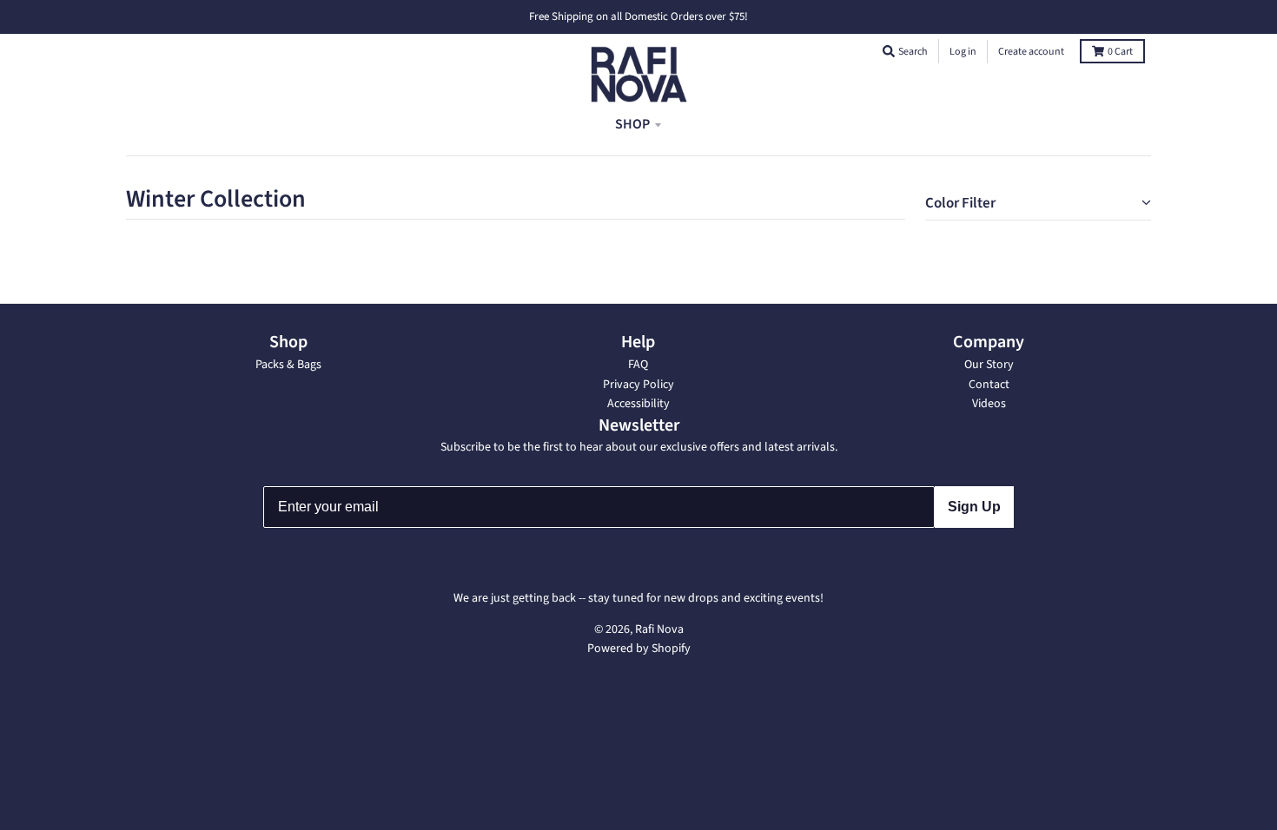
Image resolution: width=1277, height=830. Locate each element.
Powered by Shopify (639, 648)
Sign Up (974, 506)
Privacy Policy (638, 384)
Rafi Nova (659, 629)
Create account (1031, 51)
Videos (989, 403)
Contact (989, 384)
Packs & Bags (288, 364)
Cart (1120, 51)
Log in (962, 51)
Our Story (989, 364)
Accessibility (638, 403)
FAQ (638, 364)
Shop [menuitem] (632, 124)
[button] (889, 51)
